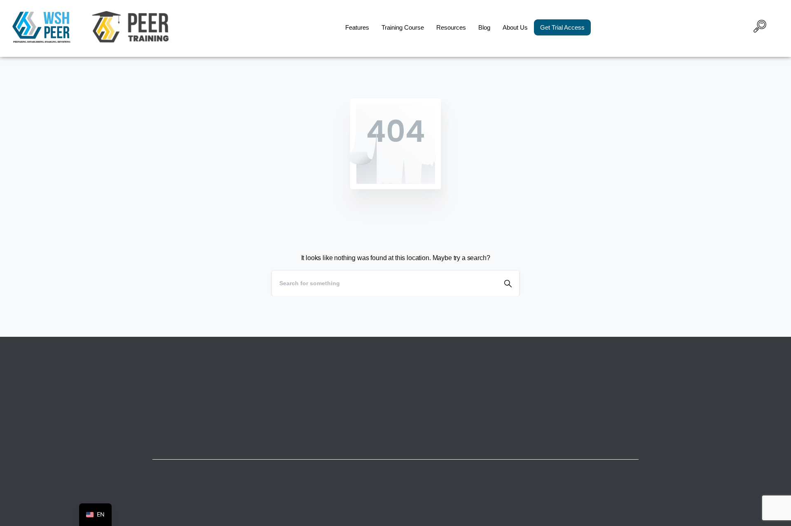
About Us (515, 27)
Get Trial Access (562, 27)
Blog (484, 27)
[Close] (478, 518)
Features (357, 27)
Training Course (402, 27)
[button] (760, 27)
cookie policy (452, 517)
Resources (451, 27)
